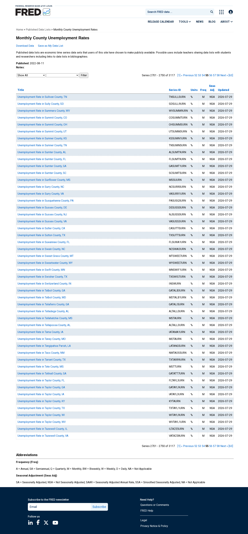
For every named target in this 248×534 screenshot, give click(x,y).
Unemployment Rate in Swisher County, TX (42, 276)
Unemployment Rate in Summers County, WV (44, 110)
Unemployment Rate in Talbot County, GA (41, 290)
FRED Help (146, 510)
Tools (184, 21)
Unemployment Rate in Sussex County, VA (42, 221)
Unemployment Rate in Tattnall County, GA (42, 373)
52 (195, 75)
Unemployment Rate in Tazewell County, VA (43, 435)
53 (199, 75)
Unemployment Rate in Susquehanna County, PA (46, 200)
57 (214, 75)
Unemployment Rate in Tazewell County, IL (42, 428)
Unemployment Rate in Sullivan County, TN (42, 97)
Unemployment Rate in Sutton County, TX (41, 235)
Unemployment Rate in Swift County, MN (41, 269)
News (199, 21)
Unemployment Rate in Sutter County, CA (41, 228)
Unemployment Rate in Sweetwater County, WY (45, 262)
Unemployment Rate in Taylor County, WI (41, 415)
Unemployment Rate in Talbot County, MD (42, 297)
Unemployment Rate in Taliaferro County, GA (43, 304)
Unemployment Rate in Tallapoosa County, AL (44, 325)
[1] (178, 75)
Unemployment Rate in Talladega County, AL (43, 311)
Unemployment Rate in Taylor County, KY (41, 401)
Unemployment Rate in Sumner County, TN (42, 145)
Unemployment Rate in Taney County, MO (42, 339)
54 (203, 75)
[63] (231, 75)
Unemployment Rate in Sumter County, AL (42, 152)
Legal (143, 520)
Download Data (25, 45)
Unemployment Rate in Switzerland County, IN (44, 283)
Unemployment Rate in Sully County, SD (41, 103)
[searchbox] (177, 12)
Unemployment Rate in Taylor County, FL (41, 380)
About (225, 21)
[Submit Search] (211, 12)
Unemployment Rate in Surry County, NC (41, 186)
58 (218, 75)
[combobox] (177, 12)
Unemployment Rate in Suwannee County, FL (44, 242)
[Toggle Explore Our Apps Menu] (221, 12)
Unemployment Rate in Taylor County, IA (41, 394)
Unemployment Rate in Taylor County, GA (41, 387)
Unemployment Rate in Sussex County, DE (42, 207)
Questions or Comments (154, 505)
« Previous (187, 75)
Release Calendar (161, 21)
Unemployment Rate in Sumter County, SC (42, 173)
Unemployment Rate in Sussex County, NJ (42, 214)
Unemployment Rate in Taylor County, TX (41, 408)
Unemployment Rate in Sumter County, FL (42, 159)
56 (210, 75)
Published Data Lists (38, 29)
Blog (212, 21)
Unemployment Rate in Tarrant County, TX (42, 359)
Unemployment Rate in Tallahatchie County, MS (45, 318)
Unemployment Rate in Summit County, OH (42, 124)
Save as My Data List (50, 45)
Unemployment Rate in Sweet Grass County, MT (46, 256)
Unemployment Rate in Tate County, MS (41, 366)
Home (19, 29)
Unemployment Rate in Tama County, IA (40, 332)
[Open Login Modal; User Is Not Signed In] (231, 12)
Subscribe (99, 507)
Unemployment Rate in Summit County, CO (42, 117)
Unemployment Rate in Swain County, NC (41, 249)
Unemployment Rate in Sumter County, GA (42, 166)
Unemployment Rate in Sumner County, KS (42, 138)
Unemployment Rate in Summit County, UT (42, 131)
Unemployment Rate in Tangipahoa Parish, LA (44, 345)
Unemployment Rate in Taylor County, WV (42, 422)
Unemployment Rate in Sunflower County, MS (44, 179)
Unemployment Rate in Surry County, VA (41, 193)
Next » (224, 75)
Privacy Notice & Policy (154, 526)
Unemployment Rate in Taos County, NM (41, 352)
